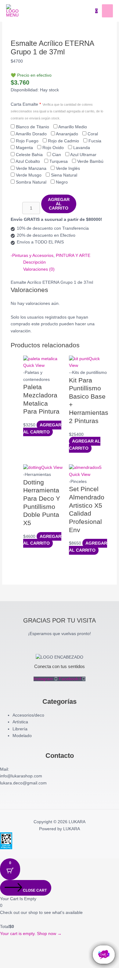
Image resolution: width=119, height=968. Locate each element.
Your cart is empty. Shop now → (31, 933)
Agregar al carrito (59, 203)
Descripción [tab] (34, 262)
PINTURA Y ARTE (73, 255)
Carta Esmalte (57, 111)
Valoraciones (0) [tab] (39, 269)
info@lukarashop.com (21, 776)
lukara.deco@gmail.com (23, 783)
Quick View (34, 365)
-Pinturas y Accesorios (32, 255)
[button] (13, 952)
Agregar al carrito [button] (42, 428)
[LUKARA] (13, 10)
